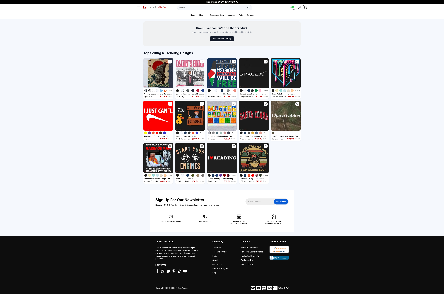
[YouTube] (185, 271)
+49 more (169, 133)
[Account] (299, 7)
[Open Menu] (139, 7)
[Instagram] (163, 271)
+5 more (297, 90)
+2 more (265, 175)
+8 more (170, 90)
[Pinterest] (174, 271)
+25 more (265, 90)
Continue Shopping (222, 38)
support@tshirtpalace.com (171, 221)
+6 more (265, 133)
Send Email (281, 202)
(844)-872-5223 (205, 221)
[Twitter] (168, 271)
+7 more (202, 133)
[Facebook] (157, 271)
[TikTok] (179, 271)
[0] (305, 7)
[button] (170, 61)
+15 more (233, 175)
